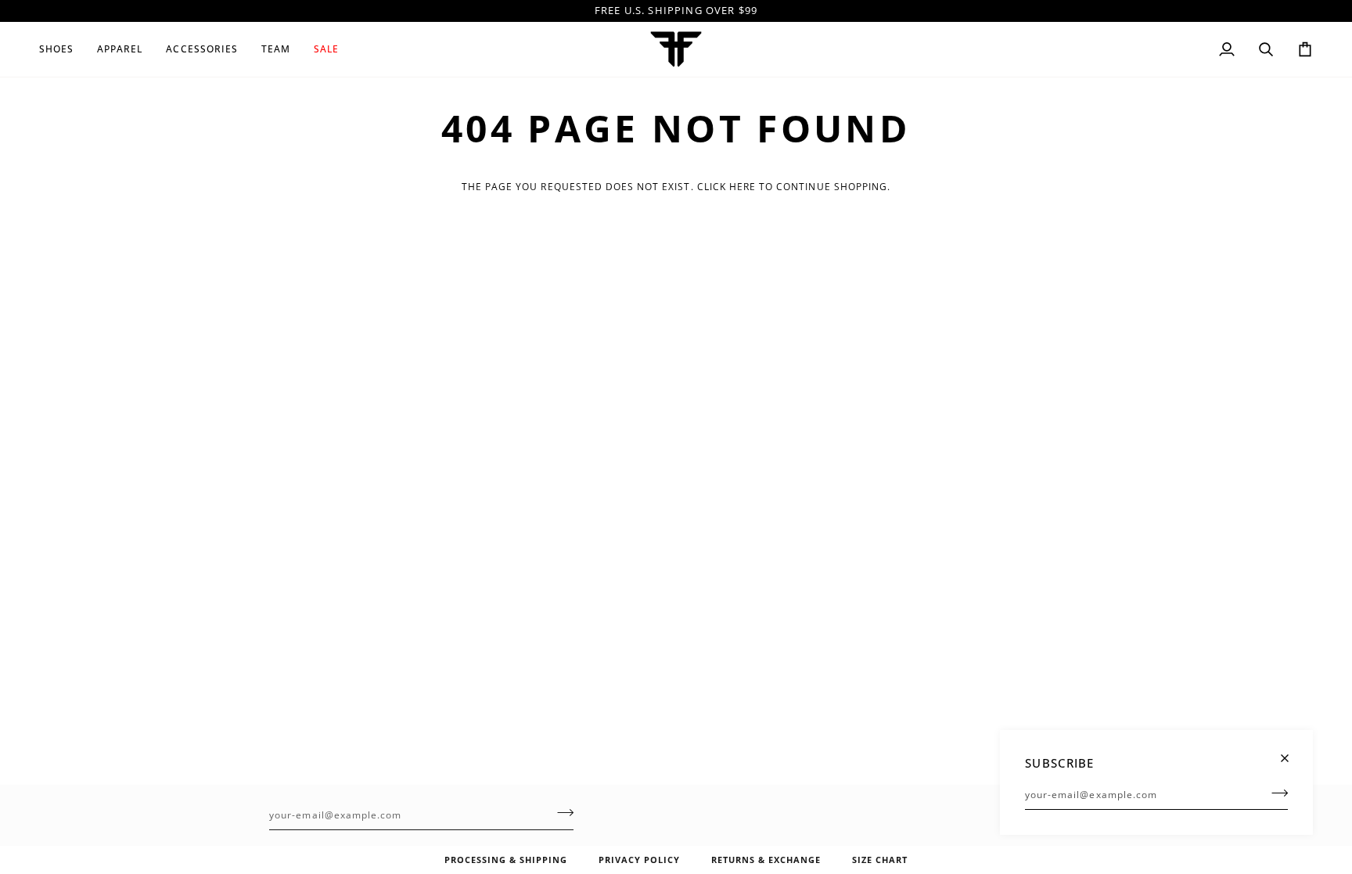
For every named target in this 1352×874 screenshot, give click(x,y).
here (742, 186)
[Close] (1291, 751)
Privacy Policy (639, 859)
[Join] (1275, 792)
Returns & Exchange (766, 859)
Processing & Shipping (505, 859)
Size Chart (880, 859)
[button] (62, 49)
